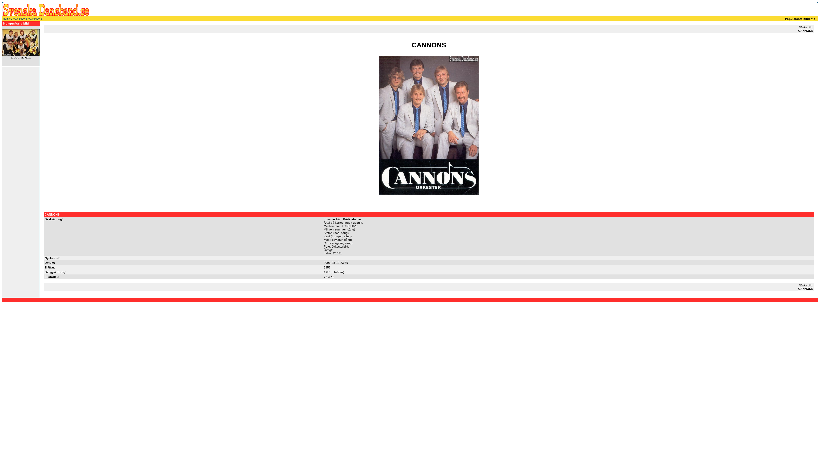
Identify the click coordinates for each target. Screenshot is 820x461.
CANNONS (20, 18)
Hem (6, 18)
